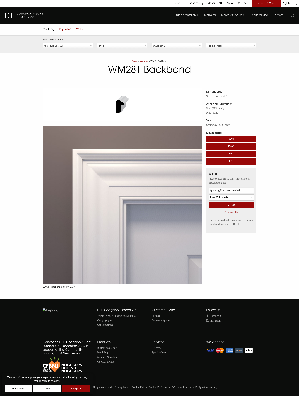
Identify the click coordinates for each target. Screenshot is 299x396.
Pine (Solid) (212, 112)
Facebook (215, 316)
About (229, 3)
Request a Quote (266, 3)
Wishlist (80, 29)
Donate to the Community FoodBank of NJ (198, 3)
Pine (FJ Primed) (215, 108)
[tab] (187, 15)
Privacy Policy (122, 387)
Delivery (156, 348)
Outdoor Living (105, 361)
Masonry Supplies (107, 357)
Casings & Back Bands (218, 125)
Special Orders (160, 352)
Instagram (215, 320)
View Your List (231, 212)
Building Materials (107, 348)
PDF (231, 161)
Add (233, 205)
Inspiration (65, 29)
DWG (231, 146)
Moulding (48, 29)
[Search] (292, 15)
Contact (243, 3)
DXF (231, 154)
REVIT (231, 139)
